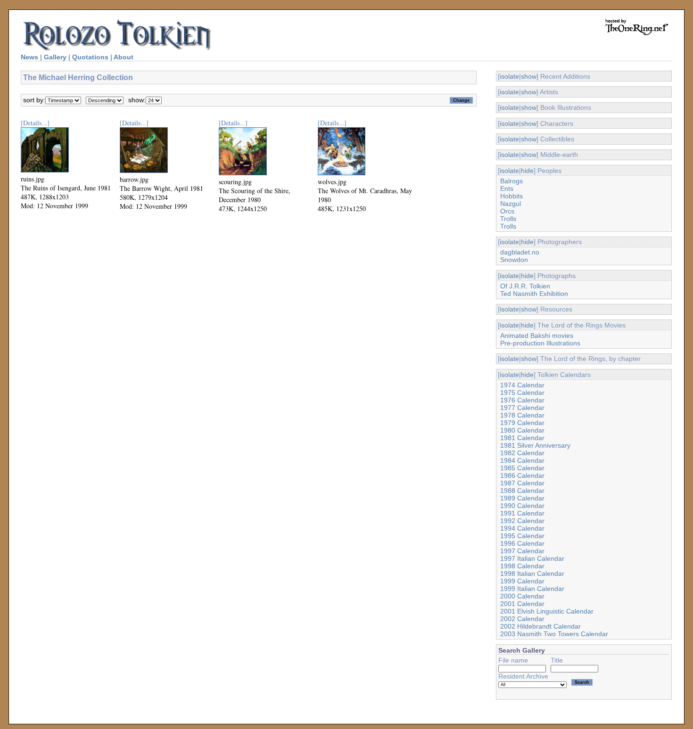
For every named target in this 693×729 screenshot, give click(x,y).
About (123, 57)
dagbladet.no (519, 252)
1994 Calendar (522, 528)
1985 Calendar (522, 468)
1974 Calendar (522, 385)
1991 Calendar (522, 513)
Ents (506, 188)
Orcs (507, 211)
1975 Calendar (522, 392)
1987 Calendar (522, 483)
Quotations (90, 57)
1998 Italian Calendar (532, 573)
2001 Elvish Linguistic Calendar (547, 611)
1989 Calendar (522, 498)
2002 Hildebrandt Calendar (540, 626)
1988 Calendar (522, 490)
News (29, 57)
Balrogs (511, 181)
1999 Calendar (522, 581)
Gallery (55, 57)
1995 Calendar (522, 536)
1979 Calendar (522, 422)
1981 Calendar (522, 438)
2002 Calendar (522, 619)
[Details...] (35, 122)
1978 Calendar (522, 415)
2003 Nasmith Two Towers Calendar (554, 634)
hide (527, 170)
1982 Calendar (522, 453)
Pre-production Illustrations (540, 343)
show (528, 76)
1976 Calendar (522, 400)
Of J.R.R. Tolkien (525, 286)
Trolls (508, 218)
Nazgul (510, 203)
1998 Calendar (522, 566)
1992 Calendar (522, 520)
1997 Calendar (522, 551)
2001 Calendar (522, 603)
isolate (509, 76)
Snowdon (514, 259)
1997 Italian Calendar (532, 558)
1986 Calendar (522, 475)
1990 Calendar (522, 505)
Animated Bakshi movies (536, 335)
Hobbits (511, 196)
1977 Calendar (522, 407)
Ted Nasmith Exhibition (534, 293)
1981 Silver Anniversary (535, 445)
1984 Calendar (522, 460)
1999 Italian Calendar (532, 588)
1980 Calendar (522, 430)
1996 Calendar (522, 543)
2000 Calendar (522, 596)
